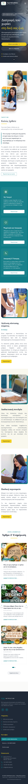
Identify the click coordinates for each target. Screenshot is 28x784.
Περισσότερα (14, 211)
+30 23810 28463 (7, 762)
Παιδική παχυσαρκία (8, 724)
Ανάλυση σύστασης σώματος (10, 721)
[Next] (26, 605)
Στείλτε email (5, 747)
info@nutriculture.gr (8, 767)
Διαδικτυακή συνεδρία (8, 729)
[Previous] (1, 605)
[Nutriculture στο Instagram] (6, 709)
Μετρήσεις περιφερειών (9, 727)
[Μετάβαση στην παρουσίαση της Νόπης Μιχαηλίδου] (14, 59)
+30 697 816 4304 (7, 764)
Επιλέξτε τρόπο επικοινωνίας (9, 739)
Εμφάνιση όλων (14, 673)
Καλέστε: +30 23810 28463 (8, 743)
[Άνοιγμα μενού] (25, 3)
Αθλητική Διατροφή (8, 719)
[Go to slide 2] (15, 667)
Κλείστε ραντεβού (13, 44)
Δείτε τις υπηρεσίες (14, 48)
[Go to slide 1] (13, 667)
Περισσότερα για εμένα (9, 174)
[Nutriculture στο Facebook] (2, 709)
